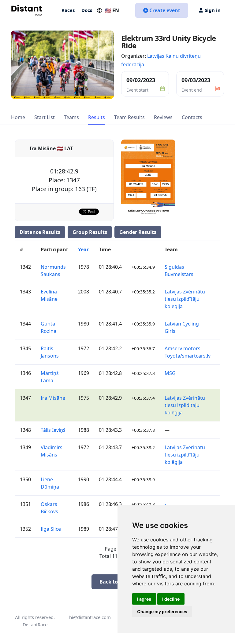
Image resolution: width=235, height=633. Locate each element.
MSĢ (170, 373)
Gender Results (137, 232)
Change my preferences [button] (162, 611)
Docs (86, 10)
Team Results (129, 117)
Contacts (192, 117)
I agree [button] (144, 599)
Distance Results (40, 232)
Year (83, 249)
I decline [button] (171, 599)
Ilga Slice (51, 529)
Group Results (90, 232)
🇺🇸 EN (112, 10)
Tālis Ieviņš (53, 430)
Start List (44, 117)
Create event (164, 10)
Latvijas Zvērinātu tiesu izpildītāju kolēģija (185, 299)
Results (96, 117)
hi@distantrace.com (90, 617)
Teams (71, 117)
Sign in (213, 10)
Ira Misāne (53, 398)
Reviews (163, 117)
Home (18, 117)
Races (68, 10)
